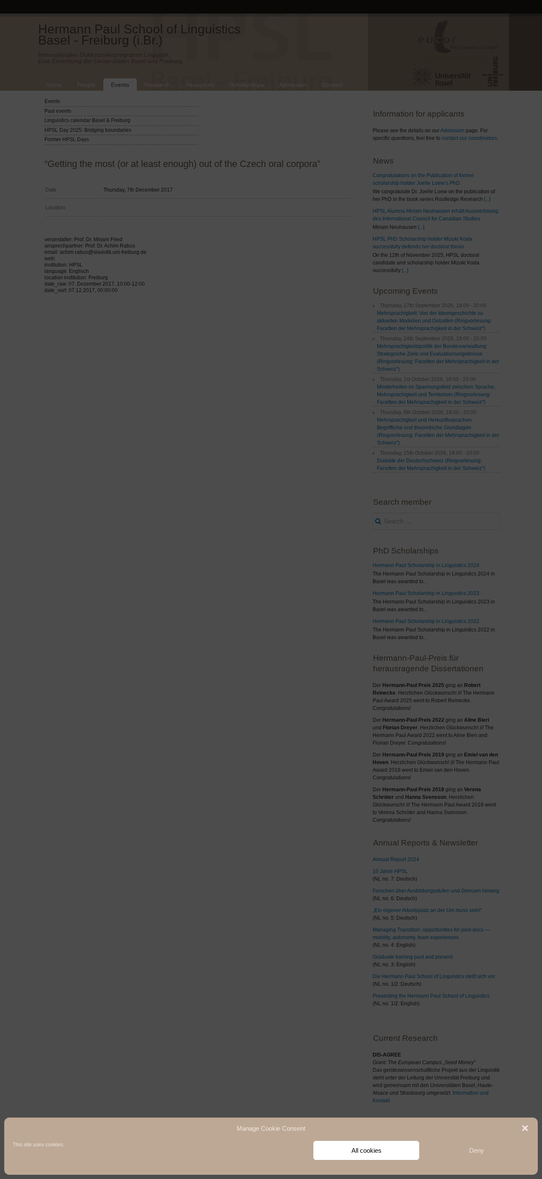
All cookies (366, 1150)
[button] (525, 1128)
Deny (476, 1150)
